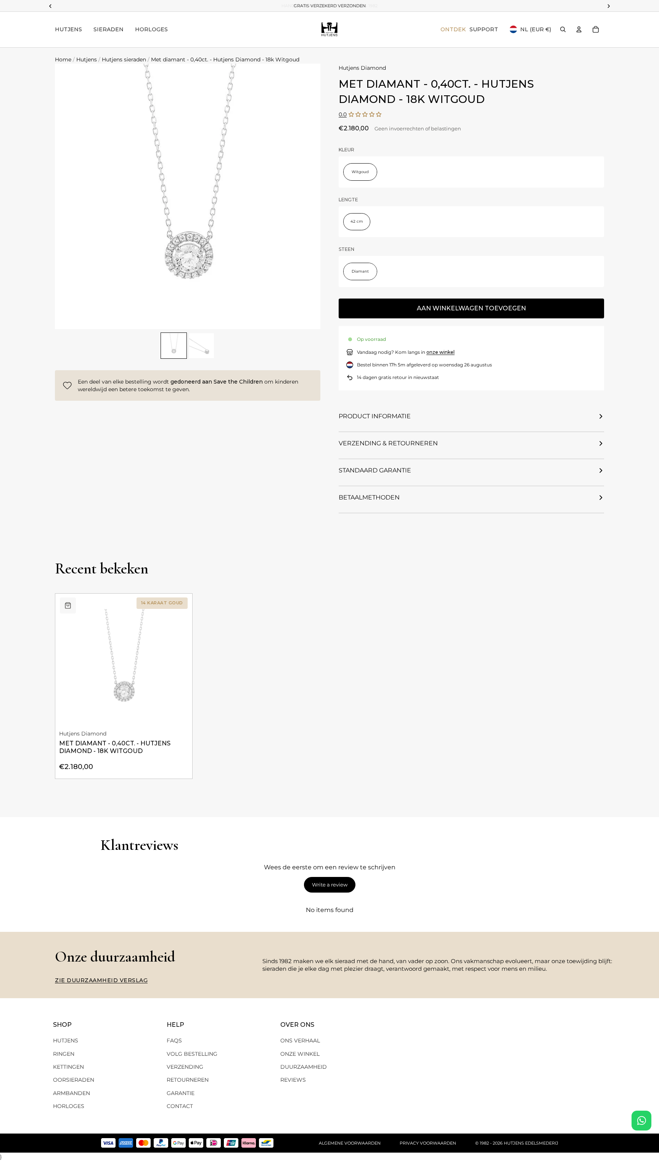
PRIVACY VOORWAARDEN (428, 1143)
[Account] (579, 29)
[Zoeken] (563, 29)
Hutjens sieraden (124, 59)
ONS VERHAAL (300, 1040)
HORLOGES (68, 1106)
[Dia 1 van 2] (173, 345)
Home (63, 59)
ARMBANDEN (71, 1093)
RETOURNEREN (188, 1079)
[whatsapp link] (641, 1120)
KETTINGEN (68, 1066)
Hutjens (86, 59)
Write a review (329, 885)
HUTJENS (65, 1040)
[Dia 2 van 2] (201, 345)
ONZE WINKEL (300, 1053)
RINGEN (63, 1053)
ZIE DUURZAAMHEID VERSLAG (101, 980)
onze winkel (440, 352)
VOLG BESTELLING (192, 1053)
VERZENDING (185, 1066)
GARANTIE (180, 1093)
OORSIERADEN (73, 1079)
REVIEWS (293, 1079)
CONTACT (180, 1106)
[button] (365, 115)
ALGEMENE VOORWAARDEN (350, 1143)
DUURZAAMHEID (303, 1066)
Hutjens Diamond (362, 67)
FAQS (174, 1040)
